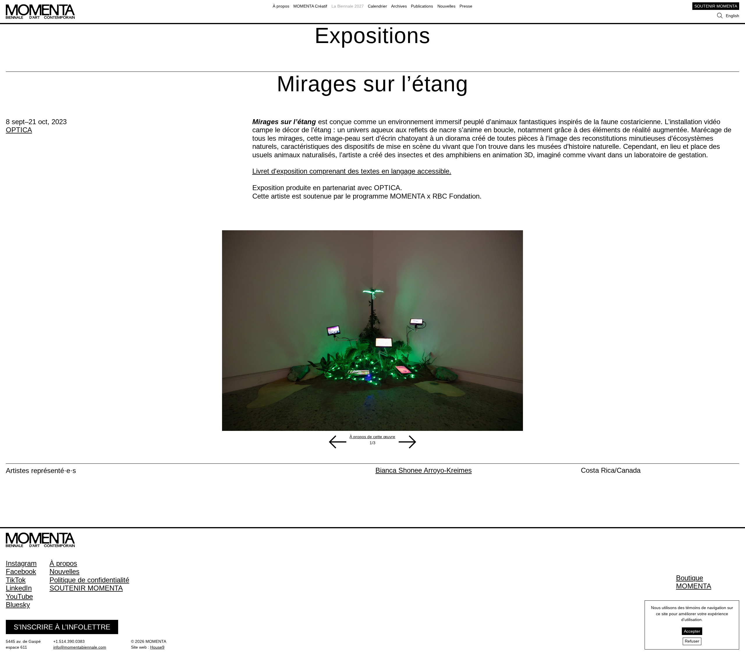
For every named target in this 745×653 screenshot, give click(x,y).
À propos (281, 6)
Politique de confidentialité (89, 580)
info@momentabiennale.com (79, 647)
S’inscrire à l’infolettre (62, 627)
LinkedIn (19, 588)
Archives (399, 6)
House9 (157, 647)
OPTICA (19, 130)
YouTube (19, 596)
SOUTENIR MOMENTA (715, 6)
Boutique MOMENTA (693, 582)
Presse (466, 6)
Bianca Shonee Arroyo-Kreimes (423, 470)
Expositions (372, 35)
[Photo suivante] (407, 442)
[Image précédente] (337, 442)
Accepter (692, 631)
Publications (422, 6)
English (732, 15)
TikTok (16, 580)
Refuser (692, 641)
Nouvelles (446, 6)
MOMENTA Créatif (310, 6)
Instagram (21, 563)
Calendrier (377, 6)
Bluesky (18, 605)
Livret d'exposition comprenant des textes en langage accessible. (351, 171)
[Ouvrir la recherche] (720, 16)
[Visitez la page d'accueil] (40, 7)
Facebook (21, 571)
